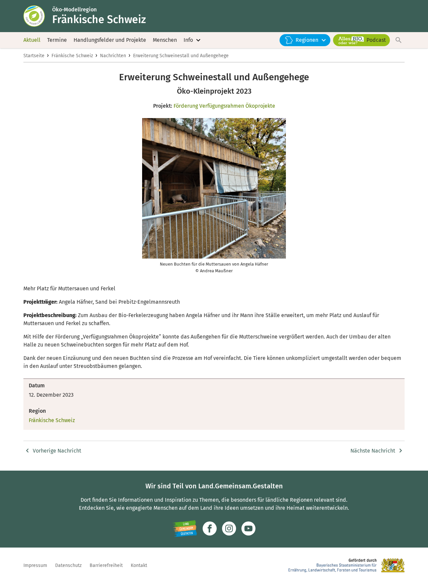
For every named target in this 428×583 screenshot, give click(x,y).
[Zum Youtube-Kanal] (248, 528)
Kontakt (139, 565)
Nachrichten (113, 56)
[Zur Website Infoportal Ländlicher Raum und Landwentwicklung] (185, 528)
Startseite (33, 56)
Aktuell (31, 40)
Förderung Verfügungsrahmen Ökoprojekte (224, 106)
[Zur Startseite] (37, 16)
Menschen (165, 40)
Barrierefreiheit (106, 565)
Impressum (35, 565)
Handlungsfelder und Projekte (110, 40)
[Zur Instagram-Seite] (229, 528)
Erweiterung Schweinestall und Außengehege (181, 56)
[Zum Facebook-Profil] (210, 528)
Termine (57, 40)
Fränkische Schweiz (72, 56)
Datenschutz (68, 565)
